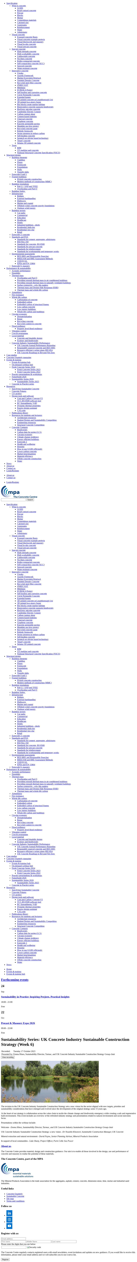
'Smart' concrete (24, 140)
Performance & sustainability (18, 268)
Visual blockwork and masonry (30, 42)
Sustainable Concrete (15, 1196)
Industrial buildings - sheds (28, 225)
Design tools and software (23, 396)
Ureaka (20, 73)
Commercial (22, 215)
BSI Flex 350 (22, 242)
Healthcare (21, 220)
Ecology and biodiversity (27, 340)
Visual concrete (18, 34)
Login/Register (12, 471)
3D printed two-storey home (29, 102)
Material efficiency (25, 456)
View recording (8, 1057)
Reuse (19, 319)
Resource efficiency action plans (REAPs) (35, 350)
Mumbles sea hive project (28, 126)
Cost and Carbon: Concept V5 (30, 398)
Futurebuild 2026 (19, 377)
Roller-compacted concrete (28, 61)
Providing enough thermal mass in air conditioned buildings (42, 280)
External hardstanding (26, 198)
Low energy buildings (26, 309)
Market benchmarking (26, 454)
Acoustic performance (21, 271)
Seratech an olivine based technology (32, 138)
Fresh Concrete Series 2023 (28, 369)
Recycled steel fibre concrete (29, 83)
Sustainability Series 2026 (23, 379)
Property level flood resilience (29, 328)
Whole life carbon (19, 297)
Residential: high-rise (26, 227)
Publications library (20, 413)
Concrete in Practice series (23, 384)
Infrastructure (17, 193)
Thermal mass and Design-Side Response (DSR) (37, 287)
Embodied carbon (24, 302)
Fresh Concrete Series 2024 (23, 367)
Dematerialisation (24, 316)
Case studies (11, 355)
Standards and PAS (20, 237)
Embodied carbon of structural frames (33, 304)
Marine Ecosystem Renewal (29, 78)
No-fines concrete (24, 59)
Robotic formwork (25, 131)
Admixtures (22, 32)
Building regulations (20, 184)
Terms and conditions (15, 1201)
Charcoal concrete (24, 119)
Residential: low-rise (25, 230)
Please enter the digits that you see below (18, 1244)
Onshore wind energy (26, 208)
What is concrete (19, 6)
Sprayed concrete (24, 66)
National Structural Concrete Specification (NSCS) (38, 153)
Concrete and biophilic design (29, 338)
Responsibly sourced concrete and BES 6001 (36, 348)
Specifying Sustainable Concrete (25, 389)
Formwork (21, 165)
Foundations (22, 167)
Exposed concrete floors (27, 37)
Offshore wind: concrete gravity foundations (35, 206)
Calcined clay (23, 22)
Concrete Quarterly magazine (18, 357)
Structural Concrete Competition (30, 425)
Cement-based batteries (27, 116)
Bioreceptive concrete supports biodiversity (35, 107)
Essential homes (24, 97)
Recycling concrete (25, 321)
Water (19, 30)
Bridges (20, 196)
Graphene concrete (25, 121)
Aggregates (22, 25)
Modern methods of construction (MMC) (34, 181)
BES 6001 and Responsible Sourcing (33, 256)
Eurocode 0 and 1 (19, 174)
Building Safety (19, 191)
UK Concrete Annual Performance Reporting (36, 345)
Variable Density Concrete (28, 80)
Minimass (21, 87)
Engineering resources (26, 422)
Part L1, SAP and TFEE (27, 186)
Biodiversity (22, 430)
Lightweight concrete (26, 56)
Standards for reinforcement (29, 249)
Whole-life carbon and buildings (30, 312)
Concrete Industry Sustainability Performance (31, 343)
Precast (20, 13)
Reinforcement (23, 27)
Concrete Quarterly (14, 1194)
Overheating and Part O (27, 189)
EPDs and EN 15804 (26, 263)
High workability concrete (28, 54)
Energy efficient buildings (28, 439)
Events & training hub (21, 362)
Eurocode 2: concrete (21, 234)
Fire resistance (18, 295)
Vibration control (19, 331)
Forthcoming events (14, 979)
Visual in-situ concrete (26, 44)
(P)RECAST (22, 85)
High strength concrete (26, 51)
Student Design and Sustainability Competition (37, 420)
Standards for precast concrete (29, 246)
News (8, 463)
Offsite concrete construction (29, 459)
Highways (21, 201)
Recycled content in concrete (29, 324)
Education (21, 218)
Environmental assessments (23, 254)
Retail (19, 232)
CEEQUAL (22, 261)
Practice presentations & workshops (27, 374)
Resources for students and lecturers (27, 415)
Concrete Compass (20, 427)
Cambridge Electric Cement (29, 112)
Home (9, 969)
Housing (20, 446)
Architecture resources (26, 418)
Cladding (21, 160)
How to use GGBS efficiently (29, 449)
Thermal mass (18, 275)
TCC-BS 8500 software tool (29, 401)
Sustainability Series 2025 (28, 381)
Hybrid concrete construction (29, 179)
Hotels (20, 222)
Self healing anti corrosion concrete (32, 92)
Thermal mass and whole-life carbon (32, 290)
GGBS (20, 8)
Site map (10, 1198)
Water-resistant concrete (27, 68)
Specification (11, 3)
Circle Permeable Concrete (28, 95)
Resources (10, 386)
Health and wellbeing (26, 444)
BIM (19, 148)
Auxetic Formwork (25, 75)
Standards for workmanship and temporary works (38, 251)
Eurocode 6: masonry (21, 266)
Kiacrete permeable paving (28, 124)
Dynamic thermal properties (29, 406)
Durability (16, 273)
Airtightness (17, 292)
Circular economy (19, 314)
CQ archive (17, 393)
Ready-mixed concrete (26, 10)
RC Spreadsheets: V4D (27, 403)
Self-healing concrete (26, 136)
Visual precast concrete (27, 47)
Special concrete (19, 49)
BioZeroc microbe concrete (28, 109)
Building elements (19, 157)
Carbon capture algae (26, 114)
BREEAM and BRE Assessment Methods (35, 259)
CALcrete (21, 410)
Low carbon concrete (26, 307)
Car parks (21, 213)
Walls (19, 169)
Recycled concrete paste (27, 128)
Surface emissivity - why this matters (32, 285)
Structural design (13, 155)
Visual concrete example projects (31, 39)
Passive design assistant (27, 408)
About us (10, 466)
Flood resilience (18, 326)
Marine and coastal (25, 203)
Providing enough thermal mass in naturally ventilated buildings (44, 283)
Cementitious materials (26, 20)
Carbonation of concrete (27, 300)
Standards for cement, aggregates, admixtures (36, 239)
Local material (18, 336)
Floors (19, 162)
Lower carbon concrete (27, 451)
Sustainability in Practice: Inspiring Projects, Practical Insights (35, 996)
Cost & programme (20, 333)
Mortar (20, 18)
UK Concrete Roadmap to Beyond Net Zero (36, 353)
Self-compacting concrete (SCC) (31, 63)
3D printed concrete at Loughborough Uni (35, 100)
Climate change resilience (28, 437)
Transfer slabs (23, 172)
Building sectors (18, 210)
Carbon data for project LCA (29, 432)
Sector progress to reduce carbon (31, 133)
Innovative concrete (20, 71)
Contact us (10, 468)
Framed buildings (19, 177)
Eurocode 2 (22, 442)
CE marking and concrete (28, 150)
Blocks (20, 15)
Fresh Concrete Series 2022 (28, 372)
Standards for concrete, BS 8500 (31, 244)
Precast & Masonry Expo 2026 (18, 1023)
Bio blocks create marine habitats (31, 104)
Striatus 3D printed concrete (29, 143)
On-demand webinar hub (22, 365)
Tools (14, 145)
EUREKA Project (24, 90)
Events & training (13, 360)
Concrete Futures (19, 391)
